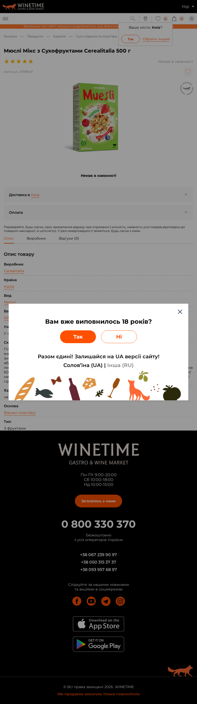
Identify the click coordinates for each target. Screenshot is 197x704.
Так (78, 337)
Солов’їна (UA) (83, 365)
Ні (119, 337)
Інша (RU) (120, 365)
